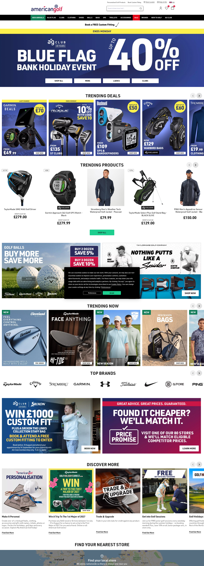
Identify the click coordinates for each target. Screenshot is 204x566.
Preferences (92, 293)
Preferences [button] (105, 287)
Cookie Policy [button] (116, 284)
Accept (112, 293)
